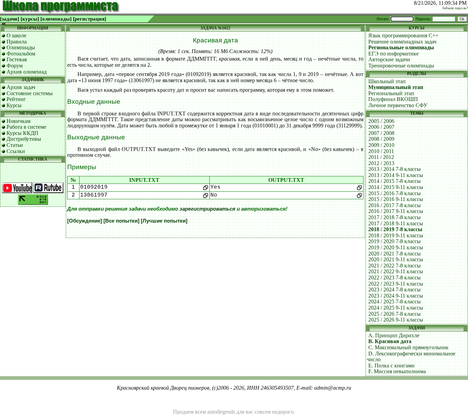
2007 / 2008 (381, 133)
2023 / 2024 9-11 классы (395, 296)
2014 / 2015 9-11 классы (395, 187)
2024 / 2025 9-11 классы (395, 308)
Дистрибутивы (24, 139)
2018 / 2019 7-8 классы (395, 229)
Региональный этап (391, 93)
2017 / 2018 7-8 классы (394, 217)
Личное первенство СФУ (397, 105)
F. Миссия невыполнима (397, 371)
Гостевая (17, 59)
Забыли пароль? (455, 8)
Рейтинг (16, 99)
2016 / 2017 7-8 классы (394, 205)
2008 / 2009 (381, 139)
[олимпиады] (56, 19)
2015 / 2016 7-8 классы (394, 193)
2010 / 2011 (381, 151)
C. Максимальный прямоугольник (408, 347)
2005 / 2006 (381, 121)
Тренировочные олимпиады (401, 65)
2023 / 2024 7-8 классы (394, 289)
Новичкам (18, 121)
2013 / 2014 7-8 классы (394, 169)
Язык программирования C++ (403, 35)
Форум (15, 65)
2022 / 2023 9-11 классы (395, 284)
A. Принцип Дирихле (393, 335)
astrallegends (221, 412)
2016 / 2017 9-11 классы (395, 211)
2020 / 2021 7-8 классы (394, 253)
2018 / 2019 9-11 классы (395, 235)
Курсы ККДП (22, 133)
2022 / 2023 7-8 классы (394, 277)
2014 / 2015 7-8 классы (394, 181)
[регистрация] (89, 19)
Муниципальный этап (395, 87)
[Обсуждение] (84, 221)
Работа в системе (26, 127)
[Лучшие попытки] (164, 221)
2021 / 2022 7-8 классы (394, 265)
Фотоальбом (21, 53)
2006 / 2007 (381, 127)
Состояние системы (30, 93)
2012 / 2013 (381, 163)
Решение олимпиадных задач (402, 42)
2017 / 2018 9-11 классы (395, 223)
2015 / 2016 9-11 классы (395, 199)
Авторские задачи (389, 59)
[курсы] (30, 19)
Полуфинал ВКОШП (393, 99)
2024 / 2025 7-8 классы (394, 301)
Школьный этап (387, 81)
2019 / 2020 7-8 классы (394, 241)
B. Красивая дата (389, 341)
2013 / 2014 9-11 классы (395, 175)
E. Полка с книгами (391, 365)
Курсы (14, 105)
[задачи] (9, 19)
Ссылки (16, 151)
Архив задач (21, 87)
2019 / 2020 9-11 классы (395, 247)
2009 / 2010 (381, 145)
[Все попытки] (121, 221)
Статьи (15, 145)
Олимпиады (21, 47)
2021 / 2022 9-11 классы (395, 271)
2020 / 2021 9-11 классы (395, 259)
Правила (17, 42)
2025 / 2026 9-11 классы (395, 320)
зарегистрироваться (207, 209)
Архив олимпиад (27, 72)
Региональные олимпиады (401, 47)
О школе (16, 35)
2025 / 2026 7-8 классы (394, 314)
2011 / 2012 (381, 157)
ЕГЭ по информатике (393, 53)
